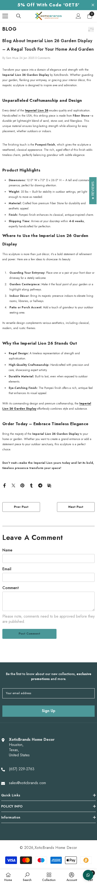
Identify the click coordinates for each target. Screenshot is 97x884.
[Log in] (78, 16)
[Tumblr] (31, 485)
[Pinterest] (22, 485)
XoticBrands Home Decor (56, 847)
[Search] (18, 16)
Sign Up (48, 710)
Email (6, 569)
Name (7, 550)
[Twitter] (13, 485)
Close (93, 5)
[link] (27, 876)
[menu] (5, 16)
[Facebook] (4, 485)
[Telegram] (40, 485)
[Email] (49, 485)
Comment (10, 588)
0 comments (42, 58)
